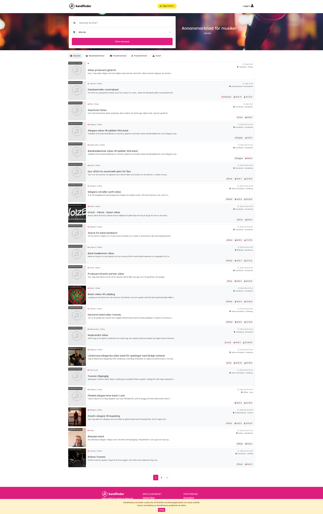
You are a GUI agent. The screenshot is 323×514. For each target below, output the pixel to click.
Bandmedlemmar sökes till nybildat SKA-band (113, 151)
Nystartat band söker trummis (104, 314)
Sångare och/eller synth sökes (104, 191)
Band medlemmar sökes (101, 253)
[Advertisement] (35, 69)
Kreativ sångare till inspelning (104, 416)
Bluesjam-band (96, 436)
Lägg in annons (167, 6)
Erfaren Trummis (96, 456)
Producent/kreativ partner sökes (106, 273)
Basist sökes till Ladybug (101, 294)
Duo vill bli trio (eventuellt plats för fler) (109, 171)
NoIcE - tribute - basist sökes (104, 212)
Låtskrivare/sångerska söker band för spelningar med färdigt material (126, 355)
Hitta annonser (122, 41)
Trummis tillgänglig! (98, 376)
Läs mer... (208, 33)
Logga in (247, 6)
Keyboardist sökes (98, 335)
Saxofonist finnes (97, 110)
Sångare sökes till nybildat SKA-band (108, 130)
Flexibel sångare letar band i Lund (106, 395)
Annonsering (188, 498)
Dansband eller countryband (103, 89)
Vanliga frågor (149, 498)
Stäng (161, 510)
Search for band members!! (102, 232)
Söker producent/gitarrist (102, 70)
